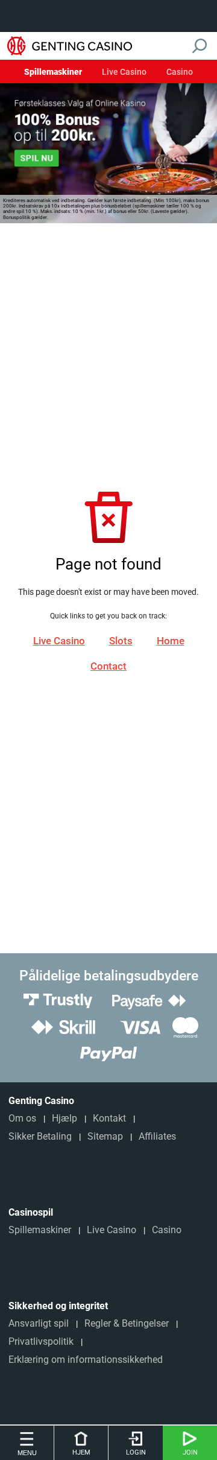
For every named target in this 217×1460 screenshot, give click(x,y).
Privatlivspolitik (41, 1341)
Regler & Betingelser (126, 1323)
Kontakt (109, 1118)
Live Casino (124, 72)
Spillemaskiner (53, 72)
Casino (179, 72)
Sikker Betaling (40, 1136)
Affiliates (157, 1136)
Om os (22, 1118)
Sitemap (105, 1136)
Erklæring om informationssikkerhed (85, 1359)
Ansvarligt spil (38, 1323)
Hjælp (64, 1118)
